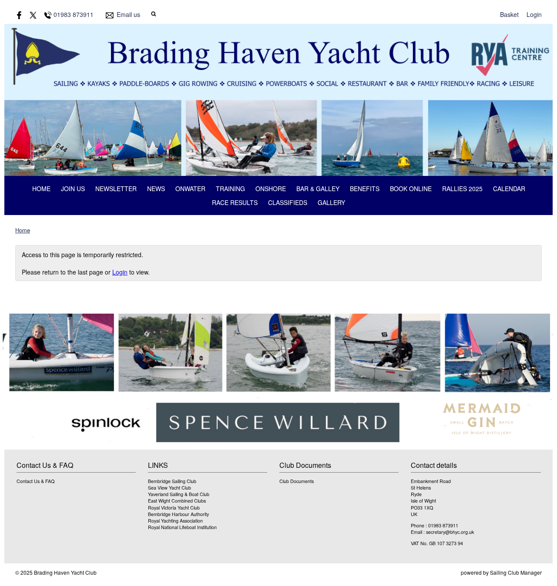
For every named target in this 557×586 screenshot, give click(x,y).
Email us (128, 14)
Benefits (364, 188)
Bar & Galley (317, 188)
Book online (411, 188)
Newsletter (116, 188)
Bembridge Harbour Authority (178, 514)
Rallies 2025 (462, 188)
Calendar (509, 188)
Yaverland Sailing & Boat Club (178, 494)
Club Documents (296, 481)
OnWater (190, 188)
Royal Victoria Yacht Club (174, 507)
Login (534, 14)
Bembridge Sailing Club (172, 481)
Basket (509, 14)
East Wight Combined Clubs (177, 500)
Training (230, 188)
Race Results (235, 202)
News (156, 188)
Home (41, 188)
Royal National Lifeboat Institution (182, 527)
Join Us (73, 188)
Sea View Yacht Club (169, 487)
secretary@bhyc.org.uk (450, 532)
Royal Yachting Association (175, 520)
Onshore (270, 188)
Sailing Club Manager (516, 572)
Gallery (331, 202)
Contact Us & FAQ (35, 481)
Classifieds (287, 202)
